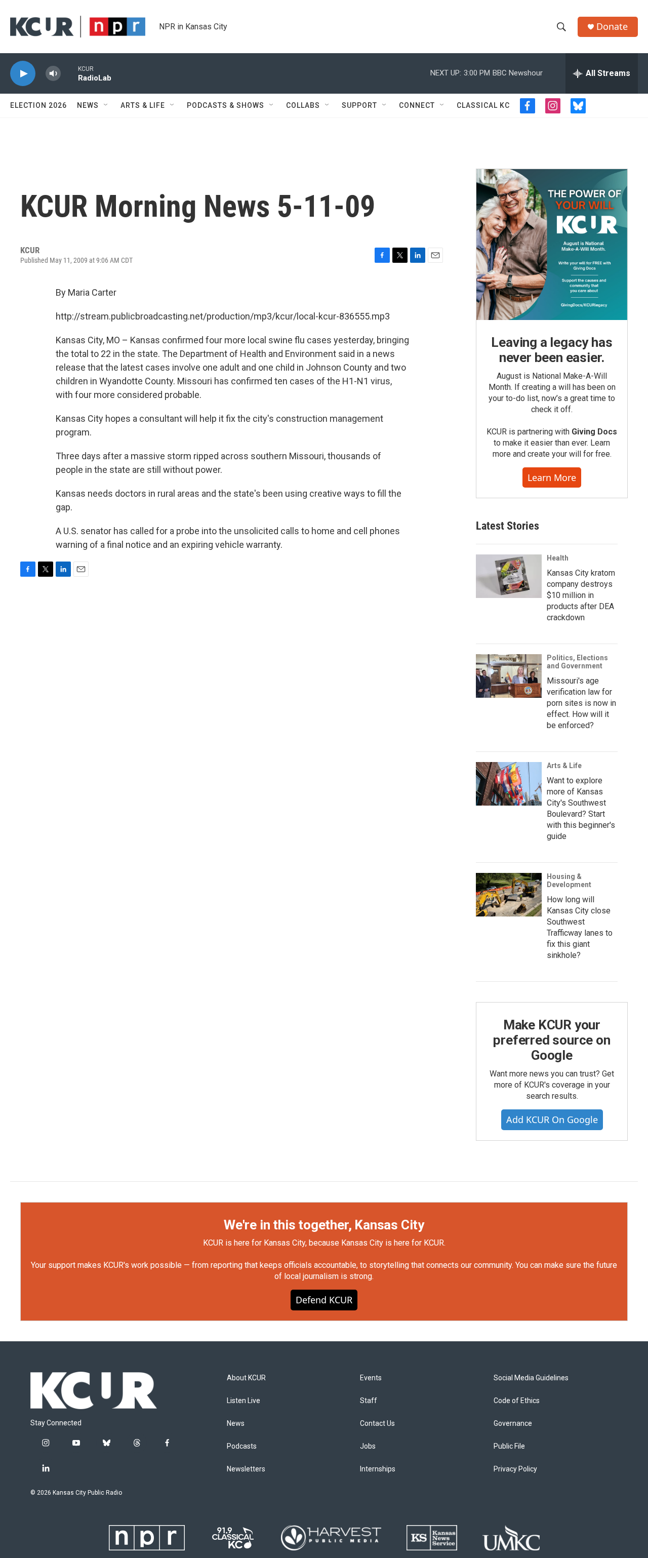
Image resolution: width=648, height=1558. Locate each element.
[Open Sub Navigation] (106, 105)
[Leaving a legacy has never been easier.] (551, 244)
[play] (23, 73)
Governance (513, 1423)
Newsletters (246, 1469)
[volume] (53, 73)
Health (558, 558)
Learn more (552, 477)
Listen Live (243, 1401)
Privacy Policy (515, 1469)
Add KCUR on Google (552, 1119)
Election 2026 (38, 105)
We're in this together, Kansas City (324, 1224)
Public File (509, 1446)
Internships (377, 1469)
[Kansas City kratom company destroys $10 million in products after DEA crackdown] (509, 576)
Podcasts (242, 1446)
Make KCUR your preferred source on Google (551, 1040)
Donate (612, 26)
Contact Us (377, 1423)
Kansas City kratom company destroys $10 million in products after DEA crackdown (581, 595)
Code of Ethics (517, 1401)
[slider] (69, 73)
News (88, 105)
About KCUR (246, 1378)
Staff (368, 1401)
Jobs (368, 1446)
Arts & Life (142, 105)
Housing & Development (569, 880)
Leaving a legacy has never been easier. (551, 350)
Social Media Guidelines (531, 1378)
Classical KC (483, 105)
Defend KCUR (324, 1300)
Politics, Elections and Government (577, 662)
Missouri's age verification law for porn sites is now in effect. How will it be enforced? (581, 703)
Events (371, 1378)
